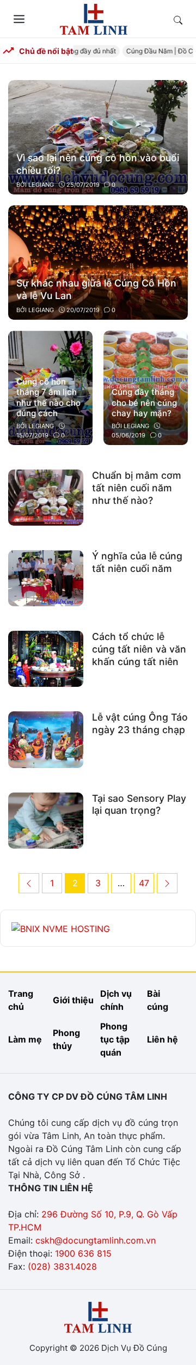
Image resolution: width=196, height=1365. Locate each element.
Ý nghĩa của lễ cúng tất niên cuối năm (137, 562)
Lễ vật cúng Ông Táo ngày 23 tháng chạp (140, 723)
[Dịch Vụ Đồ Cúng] (93, 18)
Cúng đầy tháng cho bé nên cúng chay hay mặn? (144, 402)
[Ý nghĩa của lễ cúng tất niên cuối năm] (45, 577)
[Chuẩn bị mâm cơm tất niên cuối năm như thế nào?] (45, 496)
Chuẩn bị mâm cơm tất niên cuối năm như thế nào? (136, 488)
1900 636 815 (83, 1253)
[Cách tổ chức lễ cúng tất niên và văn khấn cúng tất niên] (45, 658)
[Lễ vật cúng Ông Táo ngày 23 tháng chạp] (45, 738)
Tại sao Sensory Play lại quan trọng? (139, 804)
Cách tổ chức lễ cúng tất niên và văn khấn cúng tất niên (139, 649)
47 (146, 882)
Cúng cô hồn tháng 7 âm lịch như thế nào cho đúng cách (48, 397)
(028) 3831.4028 (62, 1266)
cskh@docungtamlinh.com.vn (95, 1240)
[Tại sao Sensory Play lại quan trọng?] (45, 819)
